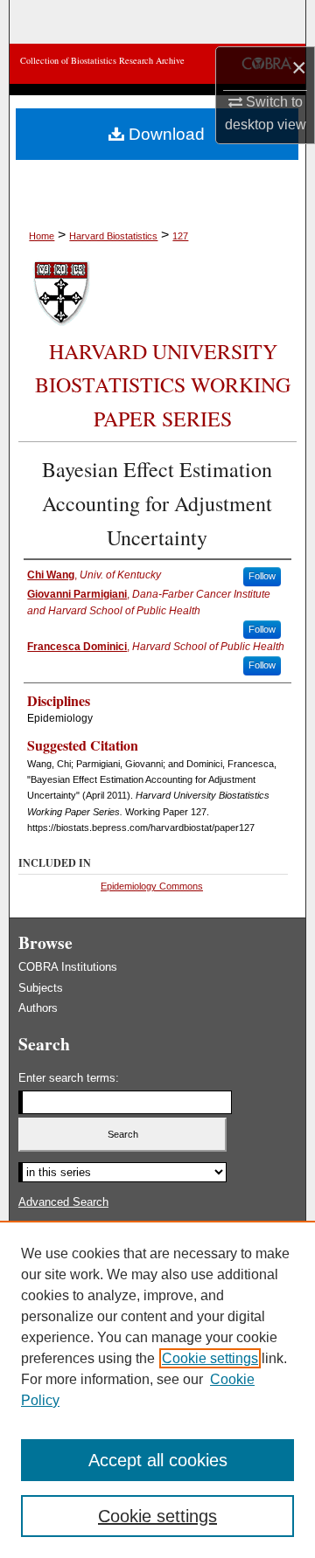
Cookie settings (210, 1358)
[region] (157, 1389)
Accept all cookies (158, 1460)
